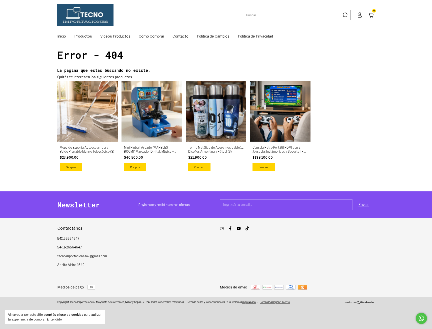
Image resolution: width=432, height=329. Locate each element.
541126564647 (68, 238)
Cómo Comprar (151, 36)
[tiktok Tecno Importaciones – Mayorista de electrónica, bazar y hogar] (247, 228)
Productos (83, 36)
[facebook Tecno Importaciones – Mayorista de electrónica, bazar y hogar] (230, 228)
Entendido (54, 319)
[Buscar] (344, 15)
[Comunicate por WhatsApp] (421, 318)
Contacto (180, 36)
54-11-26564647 (69, 247)
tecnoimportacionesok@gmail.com (82, 256)
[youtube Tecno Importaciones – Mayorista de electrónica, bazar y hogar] (239, 228)
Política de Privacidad (255, 36)
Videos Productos (115, 36)
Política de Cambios (213, 36)
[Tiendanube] (359, 302)
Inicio (61, 36)
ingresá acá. (249, 301)
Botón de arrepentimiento (275, 301)
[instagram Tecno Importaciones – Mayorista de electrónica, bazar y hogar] (222, 228)
